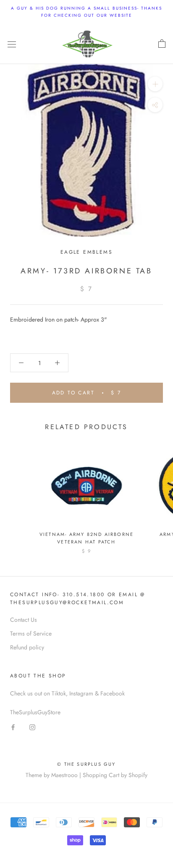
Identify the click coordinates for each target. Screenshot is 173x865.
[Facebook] (13, 727)
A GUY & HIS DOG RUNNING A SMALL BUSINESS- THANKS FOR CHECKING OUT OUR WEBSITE (86, 11)
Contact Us (23, 619)
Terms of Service (31, 633)
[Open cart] (161, 44)
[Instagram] (32, 727)
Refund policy (27, 647)
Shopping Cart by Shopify (115, 775)
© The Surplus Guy (86, 764)
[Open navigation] (12, 44)
